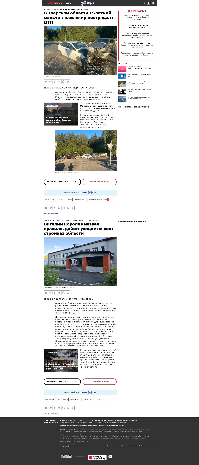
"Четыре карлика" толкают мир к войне (139, 90)
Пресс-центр (83, 420)
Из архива (71, 287)
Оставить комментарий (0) (99, 182)
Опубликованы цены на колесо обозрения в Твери (137, 26)
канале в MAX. (68, 313)
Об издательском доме (68, 420)
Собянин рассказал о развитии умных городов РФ (139, 98)
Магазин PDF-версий (98, 420)
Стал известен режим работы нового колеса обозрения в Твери (137, 54)
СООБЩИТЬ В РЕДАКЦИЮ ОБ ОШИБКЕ (111, 425)
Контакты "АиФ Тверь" (67, 423)
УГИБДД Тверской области (53, 76)
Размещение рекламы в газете (115, 423)
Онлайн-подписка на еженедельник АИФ (123, 420)
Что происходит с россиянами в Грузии (139, 75)
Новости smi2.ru (51, 214)
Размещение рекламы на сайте (89, 423)
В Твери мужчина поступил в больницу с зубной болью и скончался (136, 17)
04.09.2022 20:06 (50, 9)
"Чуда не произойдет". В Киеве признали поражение (138, 82)
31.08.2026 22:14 (49, 220)
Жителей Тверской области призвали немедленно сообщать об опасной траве (137, 36)
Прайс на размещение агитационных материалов (78, 425)
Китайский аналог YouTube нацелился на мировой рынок (139, 68)
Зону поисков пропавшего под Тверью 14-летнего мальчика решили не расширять (137, 45)
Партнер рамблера (79, 456)
